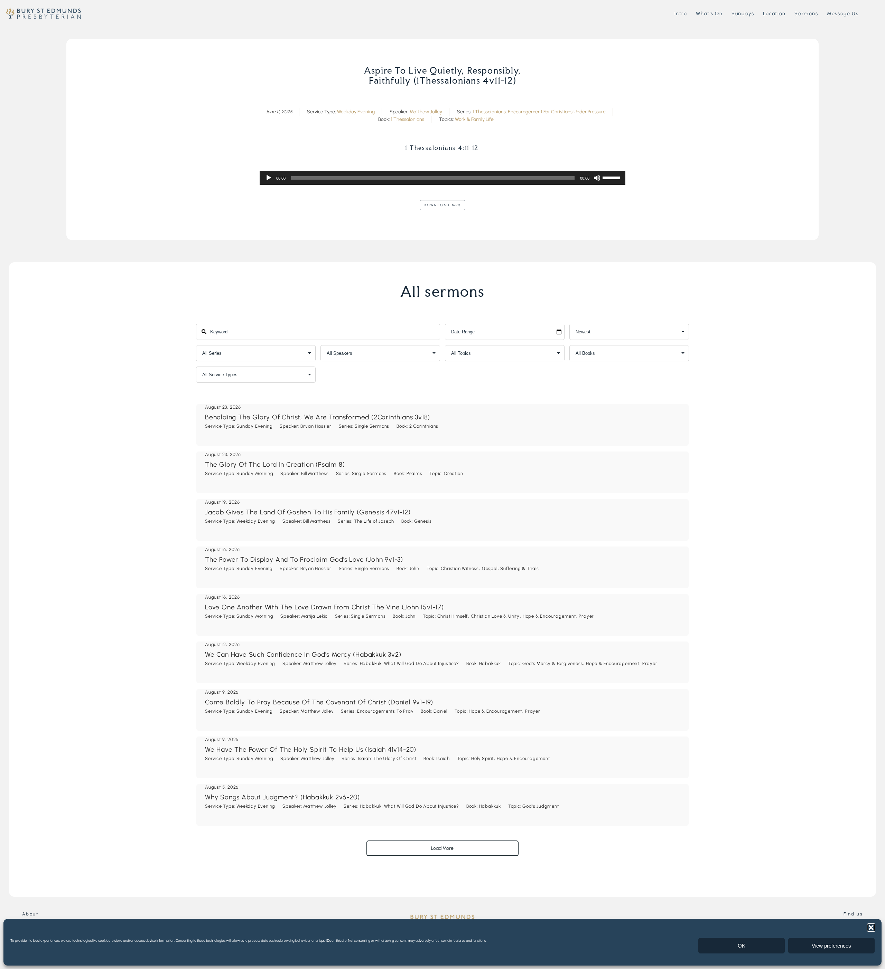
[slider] (612, 177)
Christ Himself (452, 616)
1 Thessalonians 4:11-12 (441, 148)
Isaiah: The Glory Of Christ (387, 758)
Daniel (440, 711)
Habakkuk (490, 663)
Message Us (842, 13)
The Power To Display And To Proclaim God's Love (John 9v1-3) (304, 559)
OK (741, 946)
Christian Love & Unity (495, 616)
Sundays (743, 13)
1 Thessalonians (407, 119)
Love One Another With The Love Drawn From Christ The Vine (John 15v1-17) (324, 607)
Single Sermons (372, 426)
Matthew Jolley (426, 112)
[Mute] (597, 177)
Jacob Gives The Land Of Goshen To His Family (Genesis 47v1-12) (308, 512)
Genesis (423, 521)
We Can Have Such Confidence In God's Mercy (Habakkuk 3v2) (303, 654)
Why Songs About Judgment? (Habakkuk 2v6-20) (282, 797)
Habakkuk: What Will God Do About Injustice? (409, 663)
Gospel (489, 568)
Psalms (414, 473)
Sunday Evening (254, 426)
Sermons (806, 13)
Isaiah (443, 758)
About (30, 913)
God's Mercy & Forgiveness (552, 663)
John (414, 568)
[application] (442, 178)
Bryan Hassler (315, 426)
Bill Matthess (314, 473)
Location (774, 13)
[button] (871, 927)
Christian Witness (460, 568)
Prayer (586, 616)
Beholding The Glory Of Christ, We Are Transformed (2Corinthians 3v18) (317, 417)
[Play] (268, 177)
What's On (709, 13)
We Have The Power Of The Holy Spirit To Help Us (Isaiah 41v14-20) (310, 749)
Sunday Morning (254, 473)
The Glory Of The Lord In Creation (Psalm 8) (275, 464)
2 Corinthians (423, 426)
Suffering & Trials (519, 568)
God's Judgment (540, 806)
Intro (680, 13)
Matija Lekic (314, 616)
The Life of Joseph (374, 521)
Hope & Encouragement (549, 616)
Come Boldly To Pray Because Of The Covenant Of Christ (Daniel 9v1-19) (319, 702)
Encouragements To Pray (385, 711)
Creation (453, 473)
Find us (853, 913)
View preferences (831, 946)
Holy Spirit (482, 758)
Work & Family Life (474, 119)
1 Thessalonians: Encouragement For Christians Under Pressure (539, 112)
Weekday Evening (356, 112)
